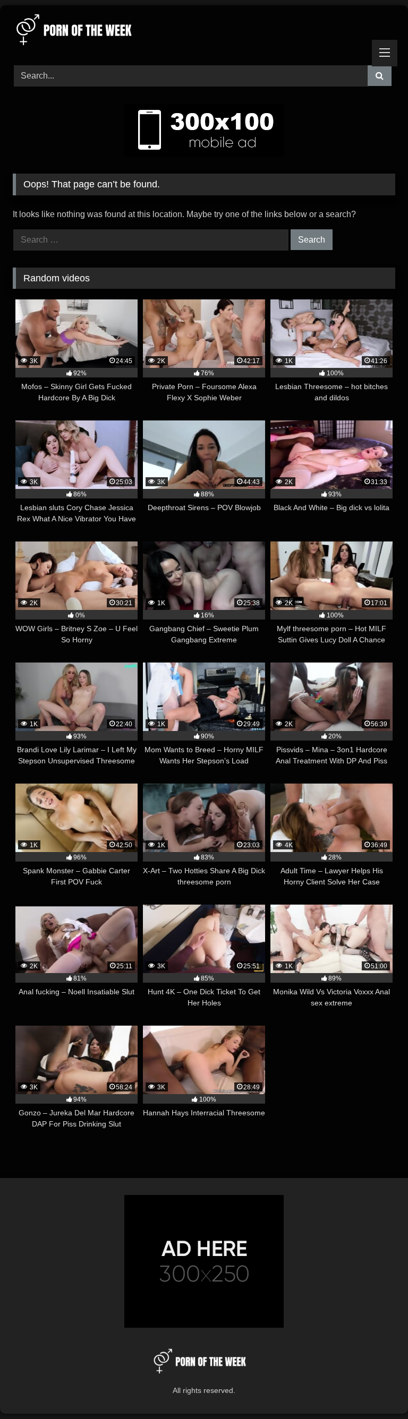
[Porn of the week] (204, 31)
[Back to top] (375, 1387)
